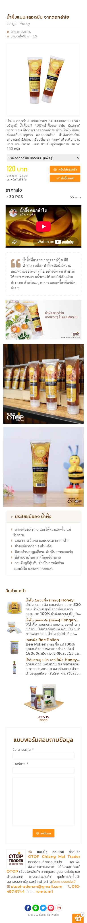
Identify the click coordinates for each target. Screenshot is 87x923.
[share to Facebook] (28, 908)
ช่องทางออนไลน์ (63, 881)
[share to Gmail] (58, 907)
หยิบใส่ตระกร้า (67, 169)
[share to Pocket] (51, 908)
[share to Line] (35, 908)
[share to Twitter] (43, 908)
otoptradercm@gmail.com (36, 886)
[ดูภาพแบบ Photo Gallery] (76, 305)
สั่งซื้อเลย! (67, 178)
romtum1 (44, 892)
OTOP (12, 871)
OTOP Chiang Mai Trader (54, 857)
